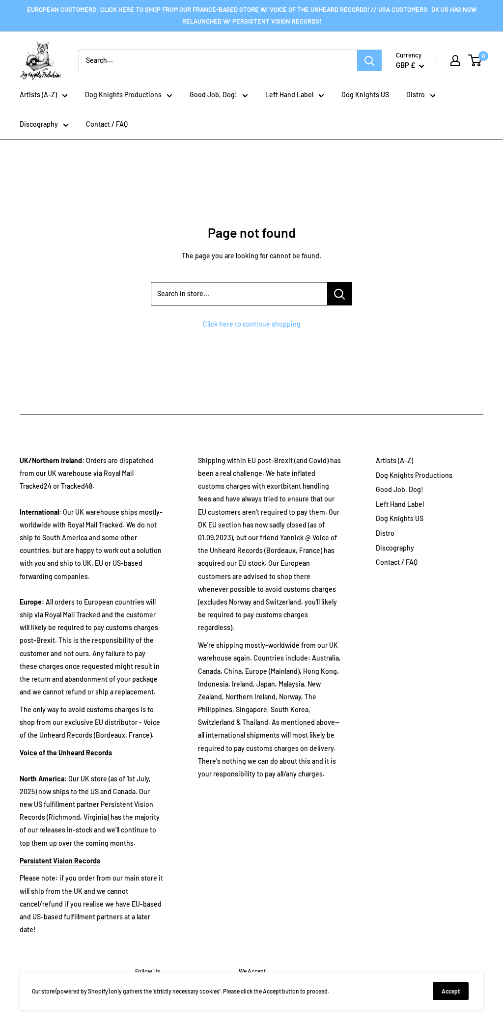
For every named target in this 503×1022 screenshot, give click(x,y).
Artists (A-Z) (38, 94)
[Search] (369, 60)
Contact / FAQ (107, 124)
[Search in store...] (339, 293)
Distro (415, 94)
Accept (451, 991)
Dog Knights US (365, 94)
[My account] (455, 60)
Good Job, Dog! (213, 94)
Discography (39, 124)
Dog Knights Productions (123, 94)
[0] (475, 60)
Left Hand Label (289, 94)
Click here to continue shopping (252, 324)
